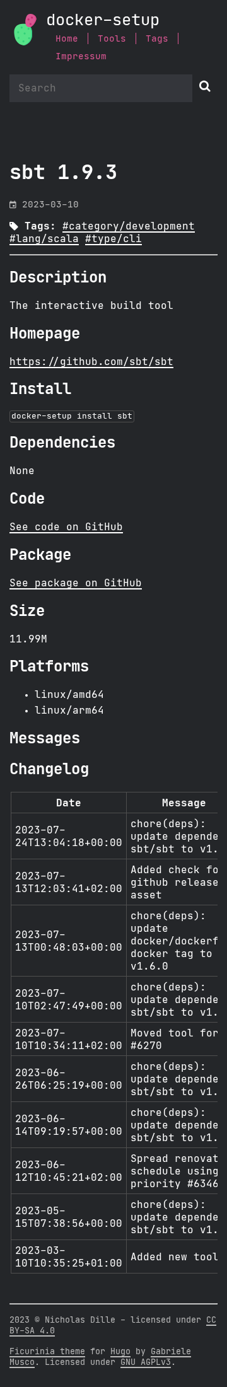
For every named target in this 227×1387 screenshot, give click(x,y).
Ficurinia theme (47, 1351)
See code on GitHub (66, 527)
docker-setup (103, 20)
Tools (112, 39)
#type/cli (113, 239)
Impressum (81, 56)
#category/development (128, 226)
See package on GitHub (75, 583)
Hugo (120, 1351)
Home (66, 39)
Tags (157, 39)
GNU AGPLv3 (145, 1362)
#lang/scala (44, 239)
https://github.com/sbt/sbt (91, 362)
